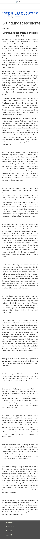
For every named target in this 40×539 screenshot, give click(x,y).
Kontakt (9, 531)
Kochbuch (9, 523)
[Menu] (3, 7)
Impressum (10, 527)
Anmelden (9, 535)
